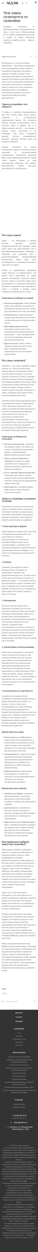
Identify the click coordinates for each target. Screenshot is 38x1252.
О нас (19, 1033)
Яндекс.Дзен (21, 1137)
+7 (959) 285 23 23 (19, 1115)
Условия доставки (19, 1107)
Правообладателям (19, 1079)
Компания (19, 1029)
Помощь (19, 1100)
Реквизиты (19, 1042)
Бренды (19, 1021)
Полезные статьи (19, 1039)
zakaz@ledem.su (20, 1122)
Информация (19, 1053)
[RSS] (31, 57)
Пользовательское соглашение (19, 1057)
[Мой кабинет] (30, 3)
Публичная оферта (19, 1076)
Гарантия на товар (19, 1073)
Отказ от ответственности (19, 1065)
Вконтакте (16, 1137)
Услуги (19, 1017)
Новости (19, 1036)
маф (4, 993)
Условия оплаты (19, 1104)
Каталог (19, 1013)
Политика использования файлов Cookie (19, 1087)
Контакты (19, 1045)
